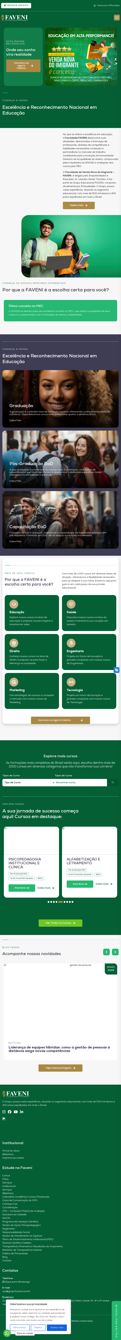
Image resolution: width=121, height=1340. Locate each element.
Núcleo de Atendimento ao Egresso (22, 1236)
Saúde (71, 612)
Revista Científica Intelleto (16, 1243)
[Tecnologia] (71, 682)
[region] (38, 1317)
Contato (7, 1261)
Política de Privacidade (15, 1253)
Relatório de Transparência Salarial (22, 1250)
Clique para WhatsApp (108, 5)
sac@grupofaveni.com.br (16, 1291)
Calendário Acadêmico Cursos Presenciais (25, 1197)
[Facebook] (9, 1112)
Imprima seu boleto (13, 1158)
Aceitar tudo (57, 1328)
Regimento (8, 1229)
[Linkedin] (21, 1112)
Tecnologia (75, 690)
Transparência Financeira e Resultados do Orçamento (32, 1246)
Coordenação (10, 1207)
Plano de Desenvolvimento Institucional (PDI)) (27, 1239)
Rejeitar (38, 1328)
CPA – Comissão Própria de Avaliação (23, 1211)
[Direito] (13, 643)
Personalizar (19, 1328)
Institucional (8, 1186)
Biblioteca (7, 1154)
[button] (23, 65)
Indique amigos (17, 5)
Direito (14, 651)
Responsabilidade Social (16, 1232)
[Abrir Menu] (117, 18)
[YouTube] (16, 1112)
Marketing (17, 690)
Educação (16, 612)
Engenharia (75, 651)
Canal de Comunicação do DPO (19, 1200)
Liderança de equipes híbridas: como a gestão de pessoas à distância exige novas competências (59, 1049)
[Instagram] (3, 1112)
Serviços (7, 1183)
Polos (5, 1179)
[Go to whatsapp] (7, 1333)
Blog (5, 1257)
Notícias (15, 1043)
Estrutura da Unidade (14, 1214)
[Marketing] (13, 682)
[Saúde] (71, 604)
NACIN (6, 1218)
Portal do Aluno (11, 1151)
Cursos (6, 1176)
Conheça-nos (9, 1204)
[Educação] (13, 604)
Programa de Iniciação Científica (20, 1222)
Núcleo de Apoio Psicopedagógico (21, 1225)
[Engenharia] (71, 643)
